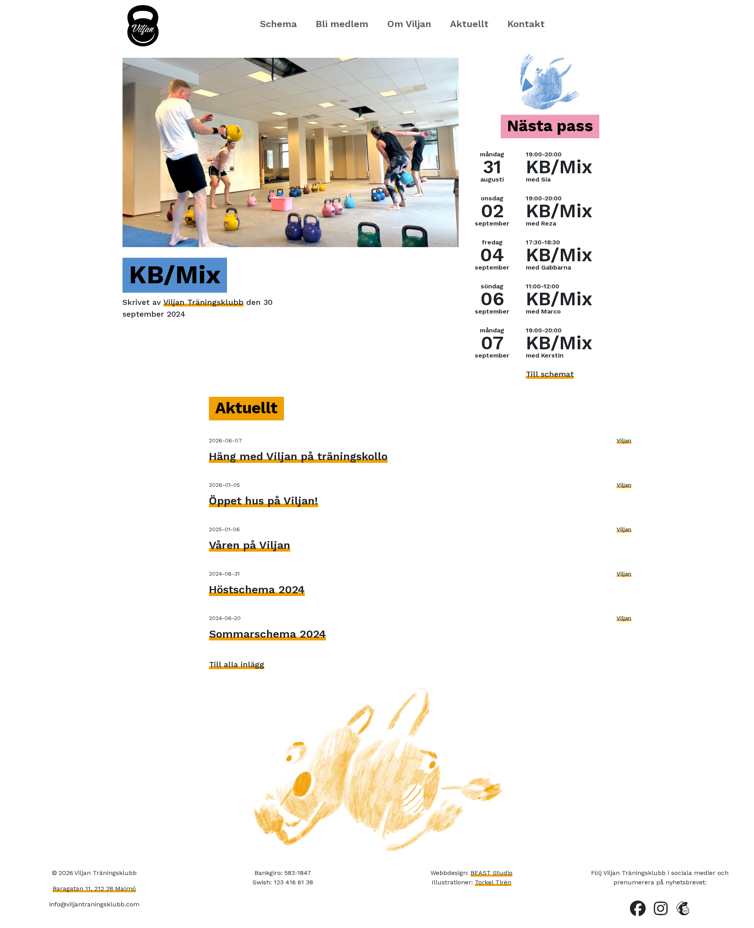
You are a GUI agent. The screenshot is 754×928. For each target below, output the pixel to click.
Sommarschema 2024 (267, 633)
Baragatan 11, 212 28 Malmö (94, 888)
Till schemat (550, 374)
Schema (278, 23)
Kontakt (526, 23)
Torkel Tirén (493, 882)
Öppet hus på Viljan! (263, 500)
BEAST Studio (491, 873)
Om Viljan (409, 23)
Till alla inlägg (236, 664)
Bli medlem (342, 23)
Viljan (624, 440)
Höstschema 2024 (257, 589)
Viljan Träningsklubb (203, 302)
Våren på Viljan (249, 545)
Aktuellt (469, 23)
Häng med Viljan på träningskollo (298, 456)
